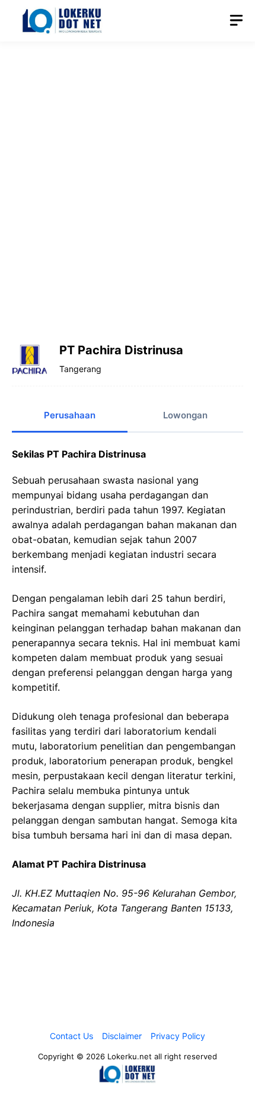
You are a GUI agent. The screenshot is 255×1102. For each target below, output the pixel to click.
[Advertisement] (127, 184)
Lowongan (185, 415)
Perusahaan (69, 415)
